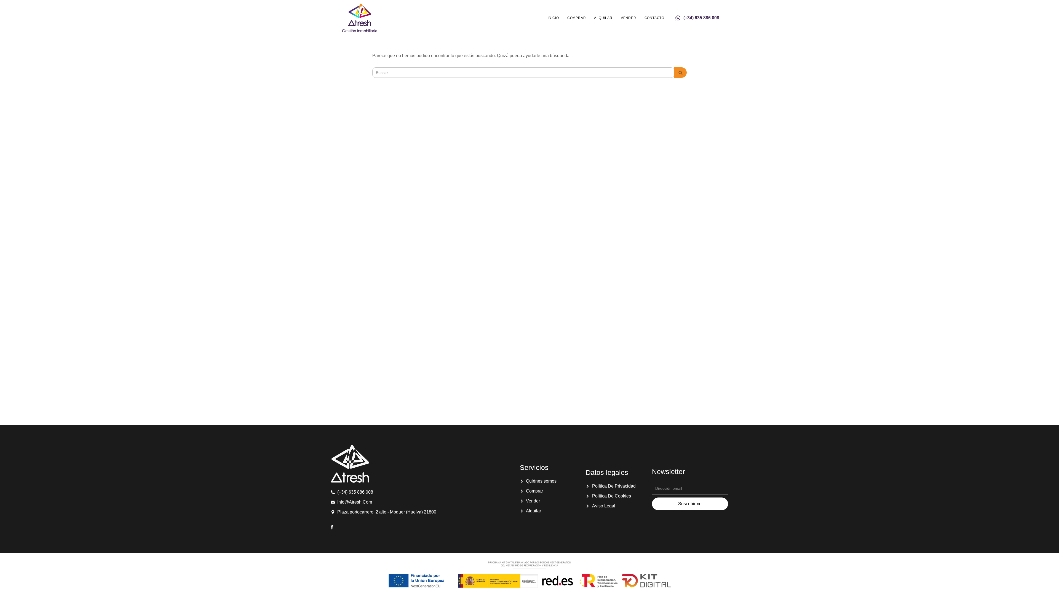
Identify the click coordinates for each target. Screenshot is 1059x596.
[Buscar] (680, 72)
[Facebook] (332, 527)
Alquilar (603, 18)
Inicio (553, 18)
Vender (628, 18)
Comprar (576, 18)
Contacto (654, 18)
